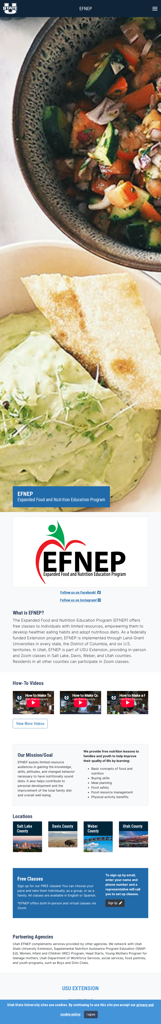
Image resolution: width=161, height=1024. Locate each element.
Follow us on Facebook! (78, 592)
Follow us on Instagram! (78, 600)
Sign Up (112, 903)
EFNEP (85, 8)
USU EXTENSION (80, 988)
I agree (91, 1014)
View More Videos (30, 723)
